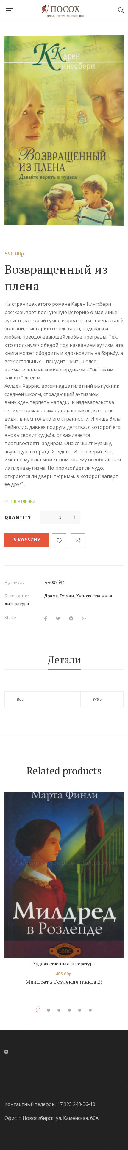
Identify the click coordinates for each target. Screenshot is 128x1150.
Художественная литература (64, 964)
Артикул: (14, 582)
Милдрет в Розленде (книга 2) (64, 981)
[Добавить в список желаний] (59, 540)
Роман (67, 596)
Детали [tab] (64, 659)
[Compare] (78, 540)
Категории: (16, 596)
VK (6, 1052)
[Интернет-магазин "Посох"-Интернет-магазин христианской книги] (65, 10)
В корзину (26, 539)
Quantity (17, 517)
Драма (51, 596)
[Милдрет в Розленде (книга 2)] (64, 875)
